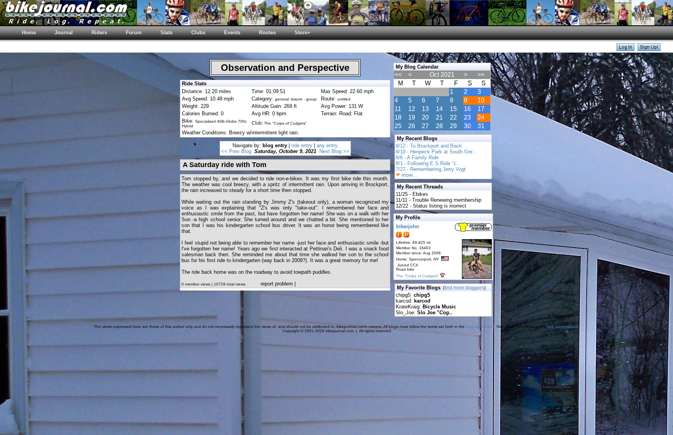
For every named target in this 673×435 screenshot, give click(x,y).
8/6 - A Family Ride (417, 157)
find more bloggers (464, 288)
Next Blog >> (334, 151)
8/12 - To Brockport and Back (429, 146)
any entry (327, 145)
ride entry (301, 145)
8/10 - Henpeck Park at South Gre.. (436, 152)
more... (409, 175)
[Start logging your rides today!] (649, 49)
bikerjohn (407, 226)
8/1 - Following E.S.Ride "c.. (428, 163)
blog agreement (480, 326)
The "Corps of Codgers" (417, 276)
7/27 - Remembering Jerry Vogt (431, 169)
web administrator (562, 326)
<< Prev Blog (236, 151)
